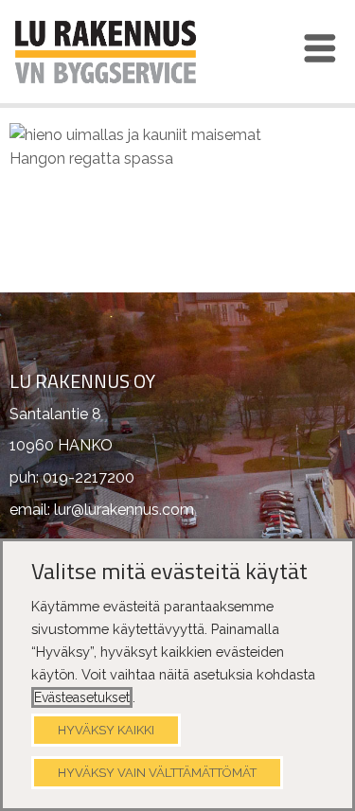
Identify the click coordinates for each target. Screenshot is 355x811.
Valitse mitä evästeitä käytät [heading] (169, 571)
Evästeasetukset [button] (82, 697)
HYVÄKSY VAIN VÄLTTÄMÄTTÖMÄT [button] (157, 773)
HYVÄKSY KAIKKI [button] (106, 730)
